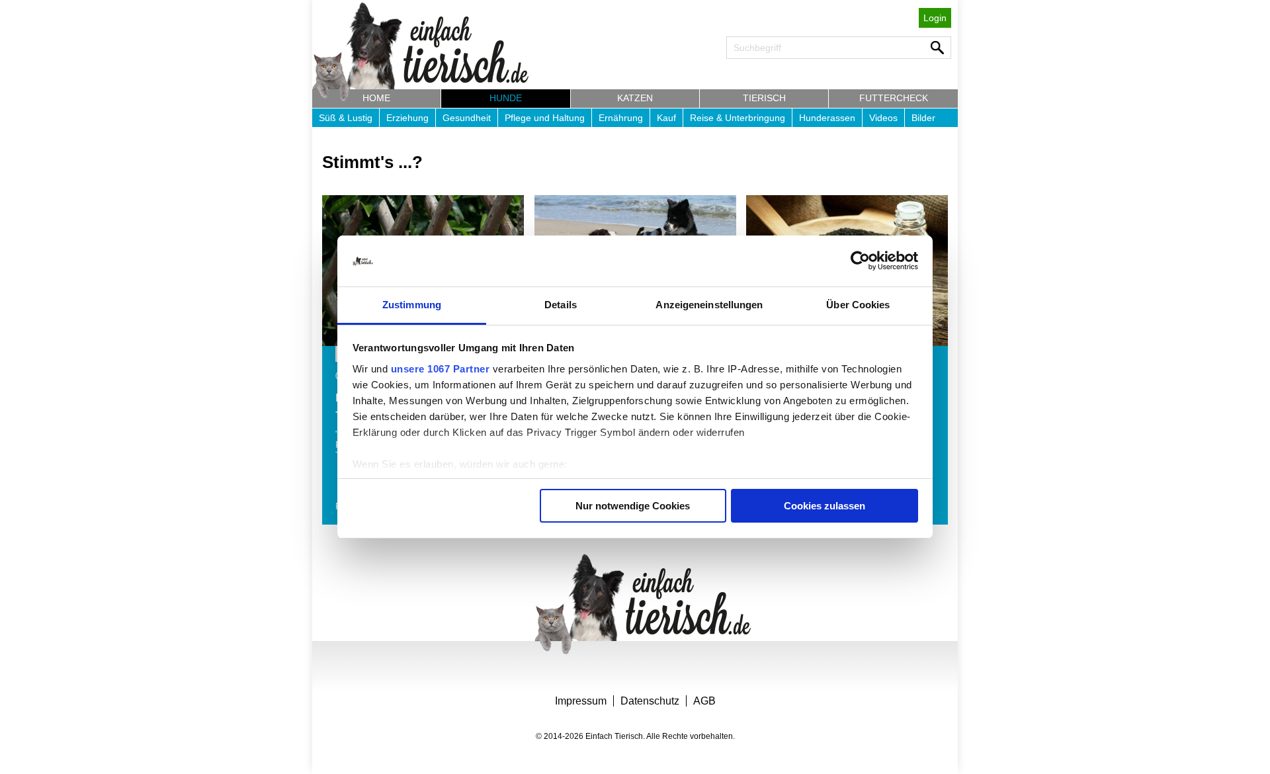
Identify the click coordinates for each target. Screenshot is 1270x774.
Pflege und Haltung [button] (545, 117)
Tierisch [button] (764, 98)
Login (935, 18)
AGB (704, 701)
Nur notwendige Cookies (632, 505)
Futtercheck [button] (893, 98)
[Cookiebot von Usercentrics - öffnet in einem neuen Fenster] (860, 261)
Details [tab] (560, 304)
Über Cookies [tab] (858, 304)
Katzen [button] (635, 98)
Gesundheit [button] (467, 117)
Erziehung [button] (407, 117)
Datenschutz (649, 701)
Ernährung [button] (621, 117)
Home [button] (376, 98)
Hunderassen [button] (827, 117)
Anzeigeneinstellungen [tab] (709, 304)
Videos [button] (883, 117)
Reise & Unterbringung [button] (737, 117)
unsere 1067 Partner (440, 368)
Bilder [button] (923, 117)
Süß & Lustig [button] (345, 117)
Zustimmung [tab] (411, 304)
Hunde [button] (505, 98)
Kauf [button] (666, 117)
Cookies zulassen (824, 505)
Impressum (581, 701)
